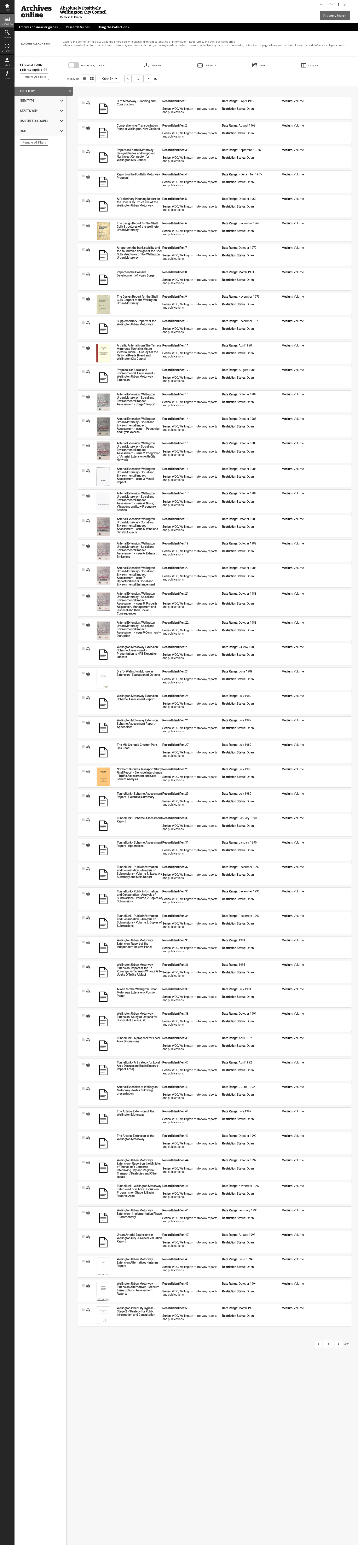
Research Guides (78, 27)
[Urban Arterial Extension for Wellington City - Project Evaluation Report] (103, 1242)
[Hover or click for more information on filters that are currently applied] (45, 70)
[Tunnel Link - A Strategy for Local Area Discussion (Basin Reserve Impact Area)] (103, 1070)
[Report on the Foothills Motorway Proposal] (103, 182)
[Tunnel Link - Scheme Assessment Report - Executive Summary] (103, 801)
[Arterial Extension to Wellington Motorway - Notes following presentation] (103, 1094)
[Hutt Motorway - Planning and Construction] (103, 108)
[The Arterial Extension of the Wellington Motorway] (103, 1119)
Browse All (7, 24)
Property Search (334, 15)
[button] (206, 65)
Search (7, 37)
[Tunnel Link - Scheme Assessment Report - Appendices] (103, 850)
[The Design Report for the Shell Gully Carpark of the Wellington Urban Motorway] (103, 304)
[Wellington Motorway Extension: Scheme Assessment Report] (103, 703)
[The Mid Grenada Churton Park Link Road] (103, 752)
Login (7, 65)
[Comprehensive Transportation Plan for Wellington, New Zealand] (103, 133)
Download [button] (152, 65)
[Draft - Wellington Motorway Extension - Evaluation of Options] (103, 679)
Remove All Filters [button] (34, 76)
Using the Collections (113, 27)
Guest (332, 4)
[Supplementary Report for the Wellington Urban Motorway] (103, 328)
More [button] (7, 78)
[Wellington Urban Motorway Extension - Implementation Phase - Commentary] (103, 1218)
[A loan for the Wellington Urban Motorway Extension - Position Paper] (103, 996)
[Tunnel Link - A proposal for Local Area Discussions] (103, 1045)
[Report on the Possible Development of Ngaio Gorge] (103, 279)
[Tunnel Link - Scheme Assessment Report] (103, 825)
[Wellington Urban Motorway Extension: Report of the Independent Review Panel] (103, 948)
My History (7, 51)
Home (7, 10)
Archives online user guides (38, 27)
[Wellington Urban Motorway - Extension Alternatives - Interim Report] (103, 1267)
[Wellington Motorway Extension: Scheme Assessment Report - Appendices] (103, 728)
